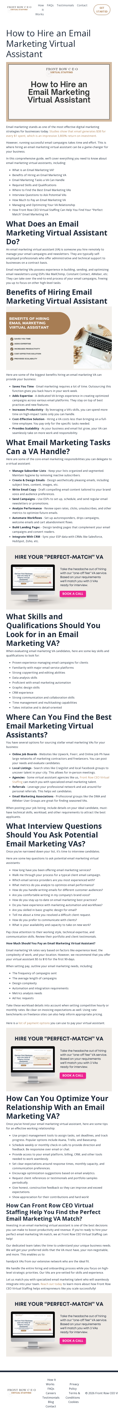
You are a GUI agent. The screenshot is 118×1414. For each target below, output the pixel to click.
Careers (51, 1393)
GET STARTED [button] (102, 9)
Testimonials (65, 5)
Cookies (73, 1402)
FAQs (50, 5)
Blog (51, 1402)
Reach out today (51, 1284)
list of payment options (34, 1023)
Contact (82, 5)
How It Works (39, 9)
